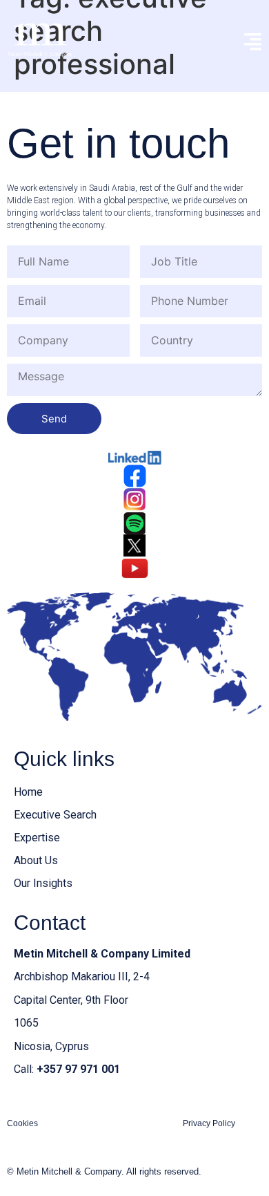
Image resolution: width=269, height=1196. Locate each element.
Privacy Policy (209, 1123)
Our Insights (43, 883)
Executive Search (55, 814)
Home (28, 791)
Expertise (37, 837)
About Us (36, 860)
